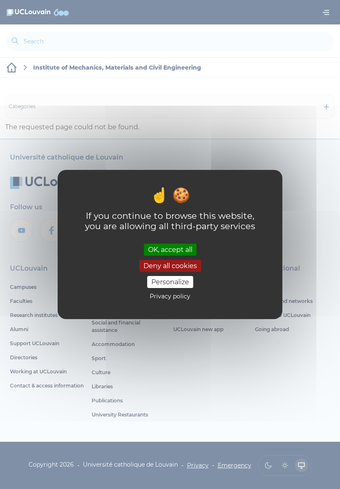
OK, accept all (170, 249)
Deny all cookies (170, 266)
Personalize (170, 282)
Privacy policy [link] (170, 296)
